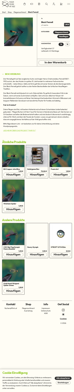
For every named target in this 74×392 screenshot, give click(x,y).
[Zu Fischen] (32, 4)
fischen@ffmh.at (11, 308)
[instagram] (63, 310)
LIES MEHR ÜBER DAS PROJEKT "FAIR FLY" (19, 130)
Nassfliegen (63, 36)
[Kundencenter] (54, 4)
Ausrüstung (28, 311)
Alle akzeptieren (63, 378)
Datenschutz (46, 311)
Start (4, 12)
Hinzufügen (13, 174)
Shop (10, 12)
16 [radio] (67, 44)
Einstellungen (63, 383)
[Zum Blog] (39, 4)
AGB (45, 313)
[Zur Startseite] (8, 4)
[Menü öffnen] (68, 4)
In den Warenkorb (55, 62)
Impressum (46, 308)
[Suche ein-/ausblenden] (46, 4)
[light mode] (63, 314)
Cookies (63, 319)
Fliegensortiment (20, 12)
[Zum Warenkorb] (61, 4)
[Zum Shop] (24, 4)
